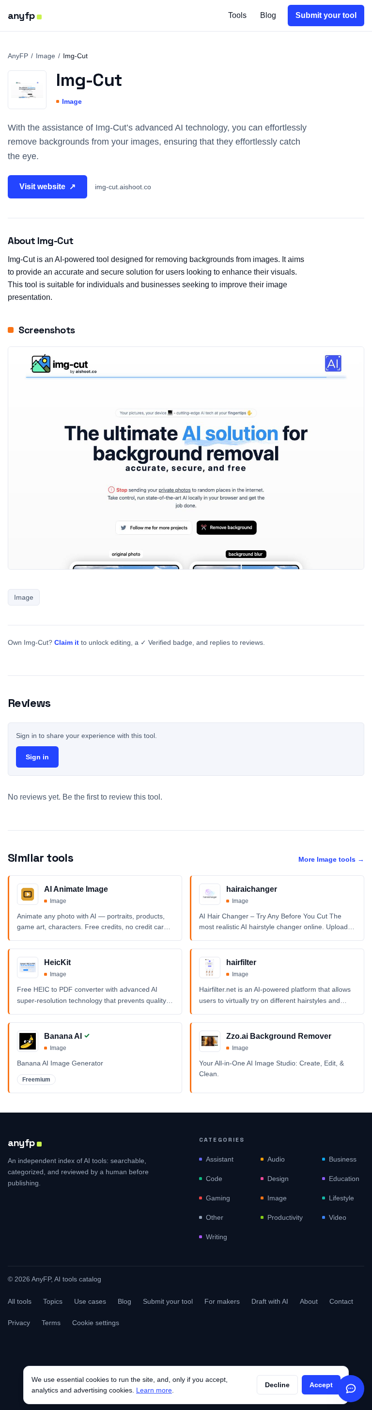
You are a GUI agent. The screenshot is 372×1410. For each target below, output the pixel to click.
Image (45, 56)
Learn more (154, 1390)
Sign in (37, 757)
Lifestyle (341, 1198)
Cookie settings (95, 1323)
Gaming (218, 1198)
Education (344, 1178)
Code (214, 1178)
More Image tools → (331, 859)
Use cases (90, 1301)
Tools (237, 15)
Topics (52, 1301)
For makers (222, 1301)
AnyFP (18, 56)
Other (214, 1217)
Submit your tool (325, 15)
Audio (276, 1159)
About (309, 1301)
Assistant (219, 1159)
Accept (321, 1385)
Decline (277, 1385)
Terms (51, 1323)
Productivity (285, 1217)
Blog (268, 15)
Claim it (66, 642)
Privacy (19, 1323)
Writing (216, 1237)
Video (337, 1217)
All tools (19, 1301)
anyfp (21, 15)
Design (278, 1178)
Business (342, 1159)
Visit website (47, 186)
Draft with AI (269, 1301)
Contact (341, 1301)
